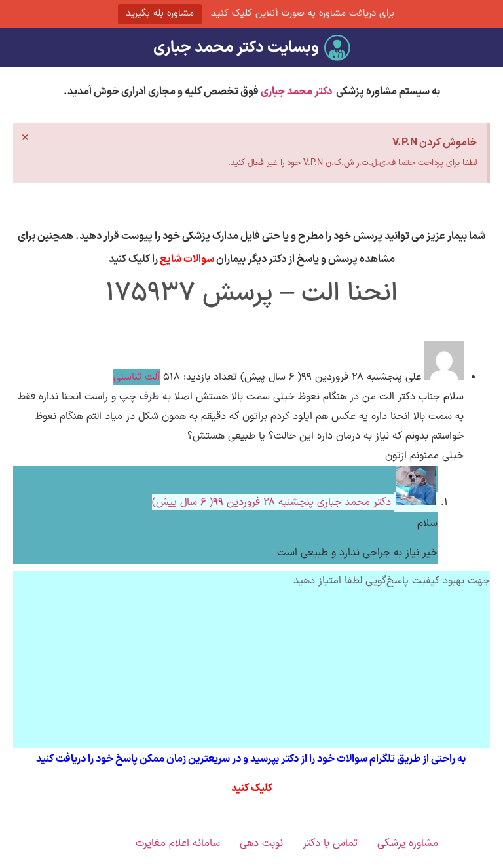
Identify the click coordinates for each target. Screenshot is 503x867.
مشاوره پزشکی (407, 843)
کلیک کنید (251, 788)
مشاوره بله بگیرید (160, 13)
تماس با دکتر (330, 843)
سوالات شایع (187, 259)
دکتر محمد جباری (296, 92)
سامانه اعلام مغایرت (178, 843)
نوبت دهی (261, 843)
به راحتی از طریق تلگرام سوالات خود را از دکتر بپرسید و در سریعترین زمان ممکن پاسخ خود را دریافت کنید (252, 759)
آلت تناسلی (136, 377)
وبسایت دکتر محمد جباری (236, 48)
